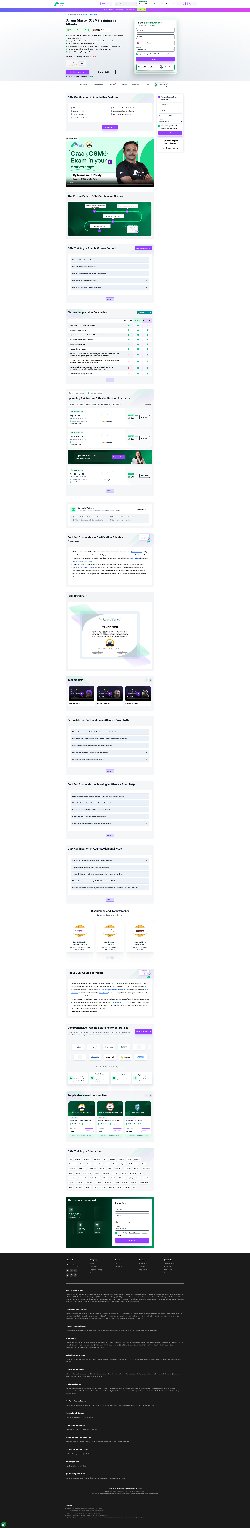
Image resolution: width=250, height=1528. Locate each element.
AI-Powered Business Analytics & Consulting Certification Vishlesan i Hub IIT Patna (134, 1388)
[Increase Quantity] (111, 414)
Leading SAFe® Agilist (126, 1294)
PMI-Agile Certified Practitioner (127, 1297)
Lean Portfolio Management (161, 1297)
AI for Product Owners (132, 1301)
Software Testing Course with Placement (159, 1374)
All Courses (105, 4)
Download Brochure (76, 72)
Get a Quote (89, 76)
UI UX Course (88, 1454)
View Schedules (105, 72)
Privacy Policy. (168, 54)
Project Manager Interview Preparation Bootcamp (81, 1330)
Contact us (93, 1266)
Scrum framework (136, 552)
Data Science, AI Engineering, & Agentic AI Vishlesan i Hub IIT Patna (86, 1388)
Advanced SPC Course (134, 1120)
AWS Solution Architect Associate (158, 1345)
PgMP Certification (133, 1316)
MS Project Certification (135, 1318)
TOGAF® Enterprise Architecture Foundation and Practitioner (110, 1442)
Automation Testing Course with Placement (132, 1374)
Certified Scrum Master (73, 1294)
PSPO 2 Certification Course (125, 1299)
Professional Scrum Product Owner (156, 1299)
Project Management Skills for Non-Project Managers (107, 1405)
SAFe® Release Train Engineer (86, 1297)
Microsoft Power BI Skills (132, 1405)
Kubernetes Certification (96, 1347)
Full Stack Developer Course (74, 1454)
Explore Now (89, 1130)
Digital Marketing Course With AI (76, 1466)
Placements (143, 1263)
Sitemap (166, 1273)
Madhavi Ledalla (76, 423)
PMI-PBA (157, 1316)
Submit (154, 59)
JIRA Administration (82, 1299)
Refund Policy (168, 1269)
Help (180, 4)
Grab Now (142, 10)
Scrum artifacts (135, 558)
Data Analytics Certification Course (84, 1391)
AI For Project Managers (119, 1318)
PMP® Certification (72, 1313)
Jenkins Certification (81, 1347)
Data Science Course (102, 1391)
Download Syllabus (142, 248)
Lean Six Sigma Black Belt (117, 1478)
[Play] (110, 161)
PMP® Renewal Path (148, 1405)
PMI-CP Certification (147, 1316)
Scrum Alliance (103, 993)
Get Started (108, 127)
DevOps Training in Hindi (86, 1345)
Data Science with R (152, 1391)
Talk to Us (169, 133)
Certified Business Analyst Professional (114, 1316)
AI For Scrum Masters (144, 1297)
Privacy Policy (168, 1266)
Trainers (142, 1266)
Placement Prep (144, 4)
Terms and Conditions (115, 1488)
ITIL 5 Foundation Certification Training (78, 1442)
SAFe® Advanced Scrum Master (99, 1301)
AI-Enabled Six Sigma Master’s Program (78, 1478)
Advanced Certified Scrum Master (81, 1120)
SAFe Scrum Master (140, 1294)
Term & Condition (169, 1263)
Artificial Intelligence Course (135, 1391)
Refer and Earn (71, 1265)
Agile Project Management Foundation (78, 1405)
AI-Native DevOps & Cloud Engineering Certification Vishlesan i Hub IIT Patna (89, 1342)
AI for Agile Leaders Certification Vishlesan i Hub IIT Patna (84, 1359)
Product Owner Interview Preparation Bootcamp (112, 1330)
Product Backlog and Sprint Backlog (81, 561)
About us (93, 1263)
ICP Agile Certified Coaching (80, 1301)
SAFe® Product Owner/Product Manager (160, 1294)
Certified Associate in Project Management (87, 1316)
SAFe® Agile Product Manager (106, 1297)
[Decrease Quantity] (103, 414)
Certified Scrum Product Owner (90, 1294)
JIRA (136, 1299)
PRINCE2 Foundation (109, 1313)
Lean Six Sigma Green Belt (99, 1478)
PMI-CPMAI (82, 1313)
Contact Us (141, 509)
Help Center (143, 1269)
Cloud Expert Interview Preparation (131, 1345)
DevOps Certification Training (150, 1342)
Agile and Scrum (75, 14)
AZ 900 (145, 1345)
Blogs (116, 1263)
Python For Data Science (117, 1391)
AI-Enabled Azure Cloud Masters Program (127, 1342)
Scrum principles (118, 989)
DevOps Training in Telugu (169, 1342)
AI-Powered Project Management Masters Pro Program (148, 1313)
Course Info (118, 1266)
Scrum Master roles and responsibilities (82, 567)
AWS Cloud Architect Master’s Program (107, 1345)
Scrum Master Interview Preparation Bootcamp (142, 1330)
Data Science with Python (167, 1391)
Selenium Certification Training (92, 1376)
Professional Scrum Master (109, 1294)
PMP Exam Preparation (94, 1313)
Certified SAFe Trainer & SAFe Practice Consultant (81, 1429)
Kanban (141, 1299)
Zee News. (93, 57)
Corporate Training (96, 1269)
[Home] (66, 14)
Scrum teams (117, 1002)
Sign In (191, 4)
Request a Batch (118, 457)
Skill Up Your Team (142, 1031)
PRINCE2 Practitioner (123, 1313)
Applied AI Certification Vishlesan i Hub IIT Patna (118, 1359)
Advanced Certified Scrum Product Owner (112, 1120)
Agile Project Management (105, 989)
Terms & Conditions (155, 54)
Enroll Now (144, 417)
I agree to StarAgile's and (155, 54)
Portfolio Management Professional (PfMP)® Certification (93, 1318)
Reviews (92, 1273)
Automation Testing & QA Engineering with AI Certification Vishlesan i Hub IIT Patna (91, 1374)
